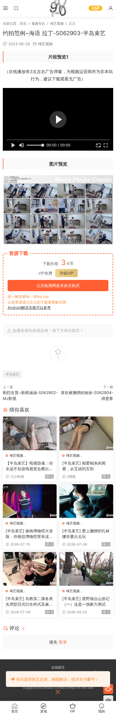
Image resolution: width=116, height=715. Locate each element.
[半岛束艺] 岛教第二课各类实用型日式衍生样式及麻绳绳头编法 (29, 601)
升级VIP (66, 273)
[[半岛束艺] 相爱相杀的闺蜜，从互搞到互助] (86, 433)
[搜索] (16, 8)
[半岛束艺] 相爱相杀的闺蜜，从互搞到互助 (84, 466)
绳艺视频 (45, 44)
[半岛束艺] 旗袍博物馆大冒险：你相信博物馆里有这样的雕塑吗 (29, 533)
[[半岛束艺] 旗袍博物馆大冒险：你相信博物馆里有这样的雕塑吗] (30, 501)
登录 (63, 642)
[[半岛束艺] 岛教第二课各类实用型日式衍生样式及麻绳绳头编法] (30, 569)
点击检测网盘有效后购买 (58, 285)
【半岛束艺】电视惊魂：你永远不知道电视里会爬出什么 (29, 466)
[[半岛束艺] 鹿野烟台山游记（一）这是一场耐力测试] (86, 569)
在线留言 (58, 667)
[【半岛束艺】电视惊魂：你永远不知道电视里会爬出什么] (30, 433)
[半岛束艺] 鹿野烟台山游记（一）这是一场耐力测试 (86, 601)
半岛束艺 (12, 374)
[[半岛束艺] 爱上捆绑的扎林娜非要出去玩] (86, 501)
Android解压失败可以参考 (29, 307)
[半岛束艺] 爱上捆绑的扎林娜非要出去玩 (86, 533)
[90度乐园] (58, 8)
